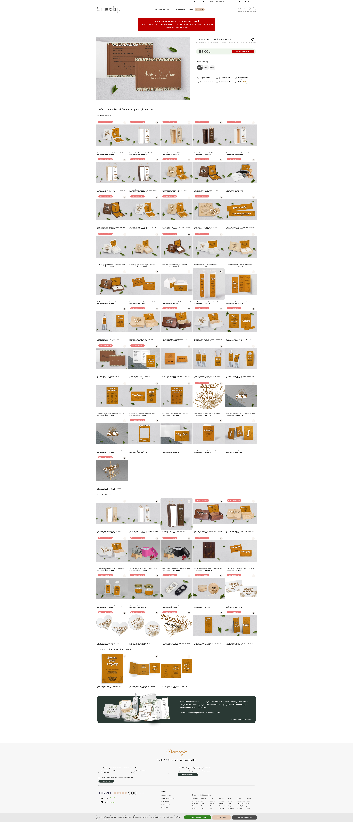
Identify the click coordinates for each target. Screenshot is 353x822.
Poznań (230, 798)
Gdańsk (239, 798)
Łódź (211, 798)
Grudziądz (231, 808)
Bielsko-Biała (223, 806)
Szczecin (248, 798)
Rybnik (248, 806)
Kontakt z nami (165, 801)
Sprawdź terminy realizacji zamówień (177, 27)
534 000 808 (213, 1)
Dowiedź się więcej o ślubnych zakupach (241, 719)
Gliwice (203, 806)
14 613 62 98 (221, 1)
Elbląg (229, 806)
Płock (211, 806)
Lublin (203, 801)
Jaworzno (240, 808)
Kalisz (202, 808)
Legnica (221, 808)
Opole (194, 806)
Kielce (212, 803)
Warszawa (195, 798)
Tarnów (194, 808)
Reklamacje (164, 807)
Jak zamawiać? (165, 804)
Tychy (247, 803)
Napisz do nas (240, 701)
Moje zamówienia (166, 795)
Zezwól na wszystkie (198, 817)
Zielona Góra (240, 803)
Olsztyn (230, 803)
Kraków (203, 798)
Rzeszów (221, 803)
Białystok (212, 801)
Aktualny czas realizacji (167, 798)
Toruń (202, 803)
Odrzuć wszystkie (244, 817)
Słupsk (248, 808)
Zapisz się (106, 781)
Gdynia (230, 801)
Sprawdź (141, 793)
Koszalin (212, 808)
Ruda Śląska (240, 806)
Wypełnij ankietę (187, 774)
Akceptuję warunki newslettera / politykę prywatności (117, 777)
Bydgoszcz (195, 801)
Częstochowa (241, 801)
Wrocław (221, 798)
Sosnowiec (195, 803)
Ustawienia (221, 817)
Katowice (222, 801)
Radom (248, 801)
